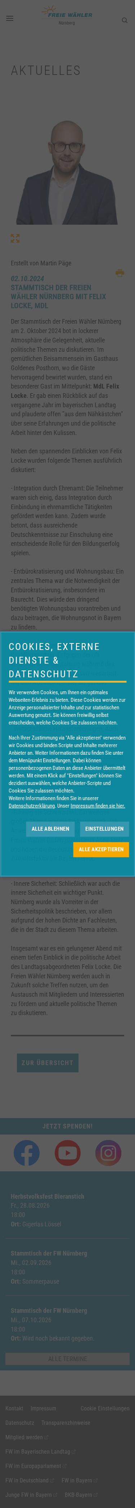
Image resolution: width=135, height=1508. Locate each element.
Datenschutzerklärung (32, 805)
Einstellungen (104, 829)
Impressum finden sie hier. (98, 805)
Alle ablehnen (50, 829)
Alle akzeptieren (101, 849)
